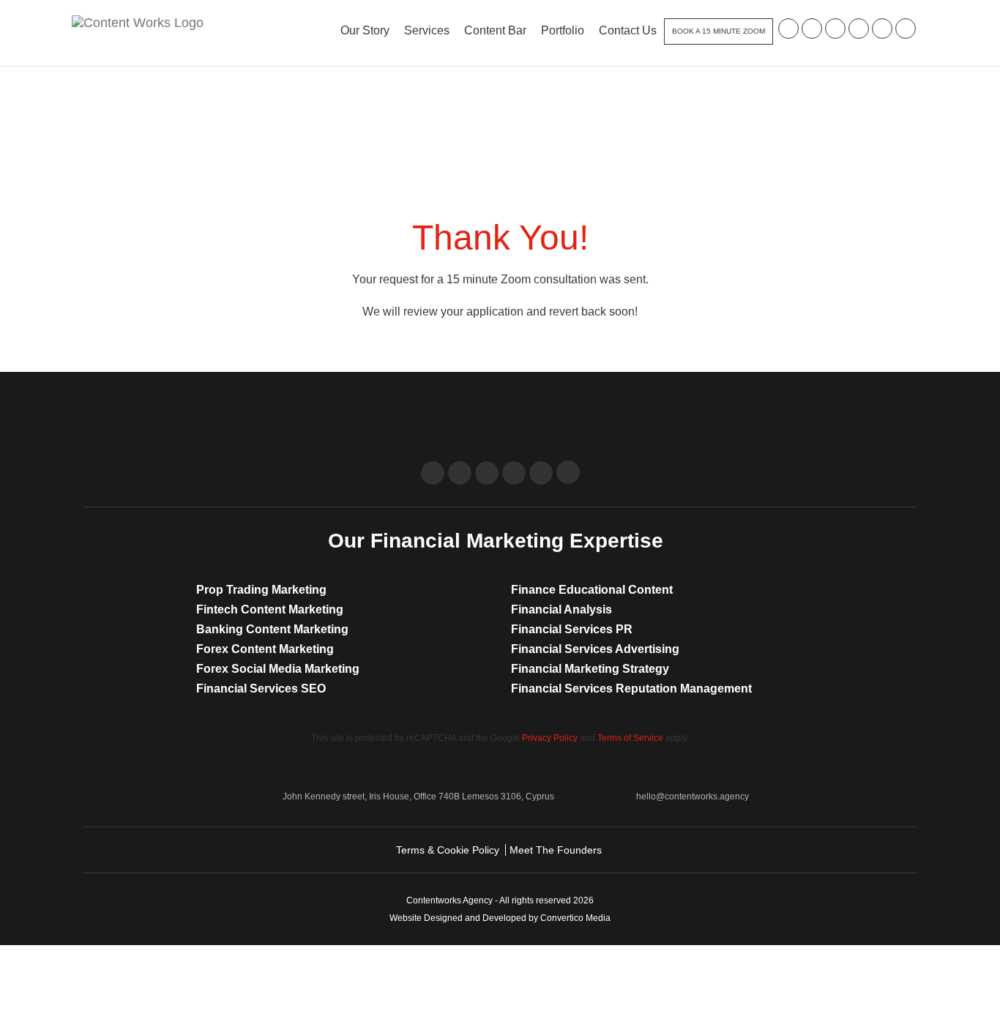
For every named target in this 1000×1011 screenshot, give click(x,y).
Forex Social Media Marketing (277, 669)
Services (426, 30)
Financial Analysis (561, 609)
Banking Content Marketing (272, 629)
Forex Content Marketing (265, 649)
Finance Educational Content (592, 589)
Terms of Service (630, 738)
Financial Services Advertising (595, 649)
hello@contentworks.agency (692, 796)
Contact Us (628, 30)
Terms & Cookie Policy (447, 850)
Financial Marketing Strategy (590, 669)
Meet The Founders (556, 850)
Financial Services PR (572, 629)
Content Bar (495, 30)
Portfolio (562, 30)
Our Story (364, 30)
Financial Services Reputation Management (631, 688)
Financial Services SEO (261, 688)
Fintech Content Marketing (269, 609)
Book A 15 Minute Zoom (718, 31)
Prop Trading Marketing (261, 589)
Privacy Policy (550, 738)
